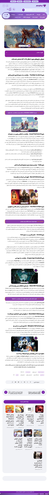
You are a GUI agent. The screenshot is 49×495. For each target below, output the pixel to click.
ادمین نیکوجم (34, 372)
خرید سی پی (32, 69)
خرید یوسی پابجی (25, 69)
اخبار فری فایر (40, 425)
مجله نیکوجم (21, 367)
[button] (23, 10)
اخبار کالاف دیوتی (38, 447)
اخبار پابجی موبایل (29, 425)
